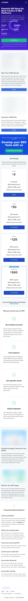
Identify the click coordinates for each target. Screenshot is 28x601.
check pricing (14, 303)
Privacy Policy (17, 593)
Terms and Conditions (6, 593)
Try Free (14, 89)
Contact (12, 591)
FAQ (7, 591)
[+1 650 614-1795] (15, 588)
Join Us (14, 194)
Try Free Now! (14, 227)
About (2, 591)
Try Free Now (14, 40)
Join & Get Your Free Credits (14, 150)
